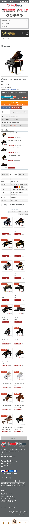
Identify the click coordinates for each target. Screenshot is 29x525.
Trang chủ (3, 38)
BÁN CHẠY (25, 211)
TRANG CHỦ (7, 20)
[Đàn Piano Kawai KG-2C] (7, 397)
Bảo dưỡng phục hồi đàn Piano (19, 512)
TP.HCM (18, 112)
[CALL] (18, 89)
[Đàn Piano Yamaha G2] (7, 222)
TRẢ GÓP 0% (16, 107)
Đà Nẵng (24, 112)
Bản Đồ (3, 496)
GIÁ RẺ (26, 214)
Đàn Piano (14, 38)
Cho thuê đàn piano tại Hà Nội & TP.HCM (17, 511)
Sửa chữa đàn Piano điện (20, 514)
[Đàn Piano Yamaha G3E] (7, 287)
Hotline (7, 1)
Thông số (14, 174)
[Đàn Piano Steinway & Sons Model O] (19, 397)
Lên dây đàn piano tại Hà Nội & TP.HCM (17, 510)
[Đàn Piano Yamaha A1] (19, 331)
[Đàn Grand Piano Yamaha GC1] (19, 419)
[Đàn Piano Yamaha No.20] (19, 375)
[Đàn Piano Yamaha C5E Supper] (7, 309)
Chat (13, 496)
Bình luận (22, 174)
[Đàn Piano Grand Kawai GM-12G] (14, 63)
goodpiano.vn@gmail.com (10, 456)
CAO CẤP (14, 211)
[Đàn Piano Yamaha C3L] (7, 331)
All (9, 211)
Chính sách (6, 112)
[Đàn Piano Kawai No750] (19, 266)
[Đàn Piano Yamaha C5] (7, 244)
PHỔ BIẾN (19, 211)
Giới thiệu (5, 174)
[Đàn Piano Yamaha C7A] (7, 353)
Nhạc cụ (9, 38)
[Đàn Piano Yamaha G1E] (19, 222)
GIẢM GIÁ (21, 214)
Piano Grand (21, 38)
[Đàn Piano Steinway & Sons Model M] (7, 419)
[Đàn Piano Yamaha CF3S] (19, 309)
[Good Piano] (14, 5)
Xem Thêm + (14, 438)
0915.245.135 (11, 498)
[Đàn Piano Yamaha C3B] (19, 287)
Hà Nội (12, 112)
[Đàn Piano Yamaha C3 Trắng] (7, 375)
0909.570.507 (7, 455)
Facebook (8, 496)
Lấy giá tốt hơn (6, 107)
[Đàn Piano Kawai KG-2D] (19, 353)
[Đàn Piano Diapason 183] (19, 244)
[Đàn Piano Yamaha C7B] (7, 266)
